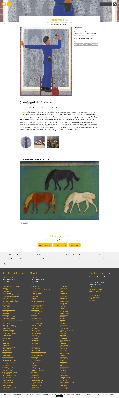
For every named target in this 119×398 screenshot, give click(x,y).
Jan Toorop (34, 372)
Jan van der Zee (64, 389)
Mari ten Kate (5, 315)
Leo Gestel (34, 316)
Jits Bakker (34, 291)
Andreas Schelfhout (7, 367)
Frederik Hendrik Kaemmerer (38, 352)
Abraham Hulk (6, 305)
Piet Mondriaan (35, 347)
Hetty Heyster (35, 328)
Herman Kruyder (35, 340)
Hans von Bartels (64, 296)
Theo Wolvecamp (64, 387)
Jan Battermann (64, 298)
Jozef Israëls (5, 308)
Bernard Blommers (7, 293)
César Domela (63, 325)
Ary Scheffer (5, 365)
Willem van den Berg (36, 293)
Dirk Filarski (34, 315)
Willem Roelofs (6, 355)
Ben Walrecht (63, 380)
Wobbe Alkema (64, 286)
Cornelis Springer (6, 377)
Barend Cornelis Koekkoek (9, 325)
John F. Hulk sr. (6, 306)
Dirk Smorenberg (35, 367)
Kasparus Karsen (6, 311)
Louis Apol (5, 288)
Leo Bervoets (63, 303)
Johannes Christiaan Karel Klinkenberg (12, 320)
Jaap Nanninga (64, 358)
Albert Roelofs (6, 353)
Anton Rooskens (64, 367)
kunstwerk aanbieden (95, 291)
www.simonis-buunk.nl (95, 284)
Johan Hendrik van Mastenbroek (39, 353)
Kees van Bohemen (65, 310)
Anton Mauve (5, 345)
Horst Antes (63, 290)
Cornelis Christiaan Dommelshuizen (11, 295)
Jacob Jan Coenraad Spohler (9, 375)
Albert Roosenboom (7, 358)
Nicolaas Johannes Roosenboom (10, 360)
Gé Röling (62, 365)
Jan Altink (62, 291)
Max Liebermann (35, 342)
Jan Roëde (63, 363)
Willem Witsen (35, 384)
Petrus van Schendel (7, 369)
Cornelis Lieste (6, 338)
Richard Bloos (34, 296)
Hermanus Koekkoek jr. (8, 332)
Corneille (62, 320)
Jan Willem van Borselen (37, 300)
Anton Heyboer (64, 338)
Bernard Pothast (6, 348)
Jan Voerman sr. (35, 377)
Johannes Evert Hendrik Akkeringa (11, 286)
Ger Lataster (63, 350)
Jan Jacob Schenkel (7, 370)
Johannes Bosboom (7, 291)
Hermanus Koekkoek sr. (8, 330)
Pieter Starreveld (35, 369)
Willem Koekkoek (6, 335)
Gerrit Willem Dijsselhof (37, 308)
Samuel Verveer (6, 385)
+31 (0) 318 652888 (60, 245)
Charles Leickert (6, 337)
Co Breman (34, 303)
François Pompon (35, 358)
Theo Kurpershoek (65, 347)
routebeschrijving (74, 245)
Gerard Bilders (6, 290)
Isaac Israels (34, 335)
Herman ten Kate (6, 313)
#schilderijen (87, 44)
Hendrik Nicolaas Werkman (67, 382)
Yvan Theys (63, 370)
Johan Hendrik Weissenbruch (9, 387)
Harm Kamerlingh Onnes (37, 337)
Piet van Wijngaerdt (36, 382)
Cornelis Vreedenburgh (37, 379)
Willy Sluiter (34, 364)
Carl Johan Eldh (35, 310)
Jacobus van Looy (35, 350)
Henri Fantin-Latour (36, 311)
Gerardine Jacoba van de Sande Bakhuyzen (42, 290)
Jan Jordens (63, 343)
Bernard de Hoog (35, 330)
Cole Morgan (63, 357)
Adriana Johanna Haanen (37, 322)
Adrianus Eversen (6, 298)
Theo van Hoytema (36, 333)
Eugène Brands (64, 311)
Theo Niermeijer (35, 348)
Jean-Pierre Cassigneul (37, 305)
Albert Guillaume (36, 320)
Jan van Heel (63, 335)
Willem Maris (5, 343)
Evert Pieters (34, 357)
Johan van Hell (35, 327)
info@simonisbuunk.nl (45, 245)
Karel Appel (63, 293)
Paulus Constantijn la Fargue (9, 300)
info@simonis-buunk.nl (95, 286)
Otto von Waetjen (65, 377)
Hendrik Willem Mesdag (8, 347)
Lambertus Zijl (35, 387)
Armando (62, 295)
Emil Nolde (63, 360)
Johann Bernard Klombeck (9, 322)
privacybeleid (106, 394)
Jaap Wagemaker (64, 379)
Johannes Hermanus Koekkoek (10, 327)
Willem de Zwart (35, 389)
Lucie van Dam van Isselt (37, 306)
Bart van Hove (6, 303)
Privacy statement (94, 297)
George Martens (64, 353)
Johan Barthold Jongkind (8, 310)
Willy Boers (63, 306)
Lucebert (62, 352)
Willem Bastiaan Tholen (37, 370)
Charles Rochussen (7, 352)
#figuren (76, 47)
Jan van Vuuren (64, 375)
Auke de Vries (63, 374)
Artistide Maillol (35, 343)
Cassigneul (63, 316)
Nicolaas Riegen (6, 350)
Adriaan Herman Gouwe (66, 330)
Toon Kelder (34, 338)
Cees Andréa (63, 288)
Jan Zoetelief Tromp (7, 389)
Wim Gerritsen (64, 328)
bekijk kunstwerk (23, 225)
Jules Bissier (63, 305)
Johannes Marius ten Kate (8, 316)
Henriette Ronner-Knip (8, 357)
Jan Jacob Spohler (6, 374)
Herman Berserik (64, 301)
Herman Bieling (35, 295)
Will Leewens (63, 348)
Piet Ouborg (63, 362)
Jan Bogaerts (34, 298)
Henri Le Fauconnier (65, 327)
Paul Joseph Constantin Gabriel (10, 301)
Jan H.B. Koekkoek (6, 328)
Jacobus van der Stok (7, 379)
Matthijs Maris (6, 342)
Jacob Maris (5, 340)
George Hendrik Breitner (37, 301)
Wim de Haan (63, 332)
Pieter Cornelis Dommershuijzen (10, 296)
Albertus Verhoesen (7, 380)
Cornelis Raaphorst (36, 360)
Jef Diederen (63, 323)
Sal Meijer (63, 355)
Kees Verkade (34, 374)
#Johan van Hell (78, 44)
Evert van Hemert (36, 325)
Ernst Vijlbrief (63, 372)
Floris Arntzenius (35, 288)
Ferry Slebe (63, 369)
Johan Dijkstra (63, 321)
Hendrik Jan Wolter (36, 385)
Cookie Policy (92, 299)
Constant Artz (35, 286)
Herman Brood (64, 315)
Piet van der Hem (35, 332)
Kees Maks (34, 345)
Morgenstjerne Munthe (37, 355)
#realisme (94, 44)
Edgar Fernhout (35, 313)
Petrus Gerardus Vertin (8, 384)
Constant (62, 318)
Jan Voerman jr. (35, 375)
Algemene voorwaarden (95, 295)
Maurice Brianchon (65, 313)
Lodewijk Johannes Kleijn (8, 318)
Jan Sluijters (34, 365)
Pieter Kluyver (6, 323)
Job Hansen (63, 333)
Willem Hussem (64, 342)
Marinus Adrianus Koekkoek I (9, 333)
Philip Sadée (5, 364)
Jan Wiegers (63, 385)
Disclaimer (92, 300)
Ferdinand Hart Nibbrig (37, 323)
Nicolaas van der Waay (37, 380)
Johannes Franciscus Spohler (9, 372)
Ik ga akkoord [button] (59, 396)
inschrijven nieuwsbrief (96, 289)
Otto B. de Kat (64, 345)
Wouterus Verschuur (7, 382)
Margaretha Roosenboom (8, 362)
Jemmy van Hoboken (65, 340)
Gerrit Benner (63, 300)
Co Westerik (63, 384)
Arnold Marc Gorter (36, 318)
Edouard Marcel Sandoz (37, 362)
